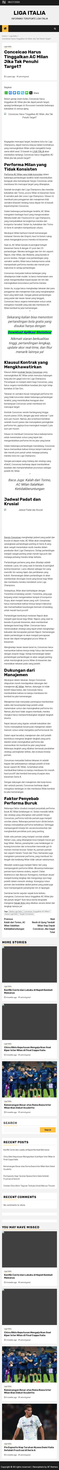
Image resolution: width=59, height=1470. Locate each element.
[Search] (55, 28)
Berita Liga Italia (15, 911)
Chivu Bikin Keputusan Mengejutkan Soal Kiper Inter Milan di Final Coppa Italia (27, 1049)
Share (36, 93)
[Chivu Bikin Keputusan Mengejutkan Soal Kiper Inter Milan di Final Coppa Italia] (29, 1022)
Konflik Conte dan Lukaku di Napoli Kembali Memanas (26, 1150)
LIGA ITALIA (30, 13)
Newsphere (38, 1467)
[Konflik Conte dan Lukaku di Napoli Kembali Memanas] (29, 964)
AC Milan (20, 686)
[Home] (5, 29)
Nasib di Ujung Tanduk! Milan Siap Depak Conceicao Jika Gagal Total (43, 925)
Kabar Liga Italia (11, 914)
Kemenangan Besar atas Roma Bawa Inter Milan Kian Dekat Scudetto (27, 1106)
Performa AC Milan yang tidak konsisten (23, 174)
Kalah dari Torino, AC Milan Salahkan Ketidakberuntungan (33, 484)
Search (10, 1123)
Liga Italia (7, 47)
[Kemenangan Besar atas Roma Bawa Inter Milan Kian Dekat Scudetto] (29, 1079)
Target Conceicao (26, 914)
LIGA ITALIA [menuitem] (38, 151)
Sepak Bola (19, 903)
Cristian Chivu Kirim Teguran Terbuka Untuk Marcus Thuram (29, 1186)
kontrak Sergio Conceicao (30, 372)
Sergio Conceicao (12, 537)
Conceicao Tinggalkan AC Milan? (37, 911)
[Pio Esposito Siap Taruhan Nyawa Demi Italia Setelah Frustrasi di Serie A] (29, 1422)
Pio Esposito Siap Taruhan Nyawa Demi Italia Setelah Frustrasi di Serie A (29, 1449)
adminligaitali (24, 77)
